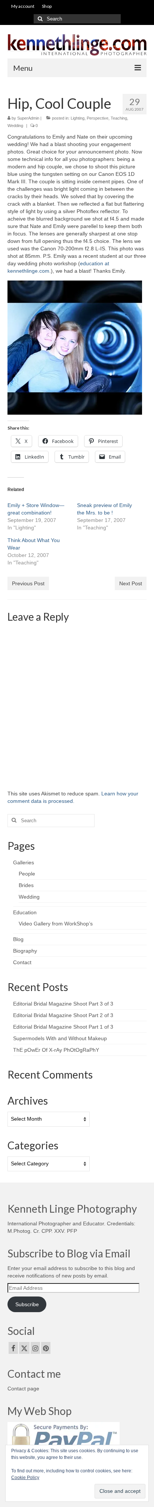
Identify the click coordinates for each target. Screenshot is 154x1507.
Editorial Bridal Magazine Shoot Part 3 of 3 (63, 1004)
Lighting (77, 118)
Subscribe (27, 1304)
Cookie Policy (25, 1477)
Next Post (130, 583)
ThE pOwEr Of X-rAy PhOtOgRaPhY (56, 1050)
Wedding (15, 125)
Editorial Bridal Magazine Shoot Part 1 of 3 (63, 1027)
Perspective (97, 118)
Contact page (23, 1389)
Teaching (119, 118)
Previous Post (28, 583)
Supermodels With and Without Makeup (60, 1038)
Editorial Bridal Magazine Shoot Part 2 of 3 (63, 1015)
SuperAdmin (28, 118)
